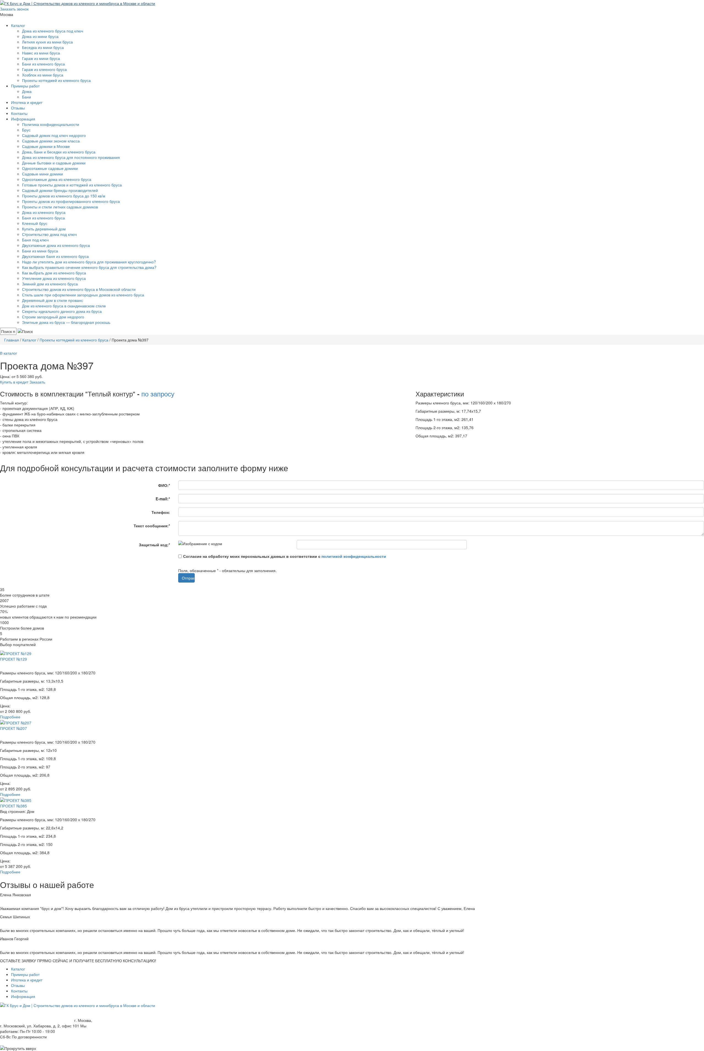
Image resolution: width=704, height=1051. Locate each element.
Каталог (18, 25)
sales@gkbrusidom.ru (19, 20)
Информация (23, 119)
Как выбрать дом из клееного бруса (54, 272)
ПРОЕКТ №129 (13, 659)
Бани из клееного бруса (43, 64)
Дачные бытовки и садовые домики (54, 162)
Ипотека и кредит (26, 102)
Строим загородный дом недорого (53, 316)
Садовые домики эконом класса (51, 141)
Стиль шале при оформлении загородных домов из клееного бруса (83, 294)
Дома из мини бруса (40, 36)
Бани (26, 97)
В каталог (8, 353)
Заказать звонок (14, 9)
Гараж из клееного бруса (44, 69)
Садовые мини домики (42, 173)
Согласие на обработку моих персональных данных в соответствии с (284, 556)
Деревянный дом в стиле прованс (52, 300)
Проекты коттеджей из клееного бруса (56, 80)
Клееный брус (34, 223)
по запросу (157, 393)
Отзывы (18, 108)
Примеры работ (25, 86)
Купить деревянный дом (44, 228)
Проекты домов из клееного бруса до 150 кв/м (63, 195)
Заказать (37, 382)
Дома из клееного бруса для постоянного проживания (71, 157)
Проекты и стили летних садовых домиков (60, 206)
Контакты (19, 113)
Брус (26, 130)
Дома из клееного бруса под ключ (52, 31)
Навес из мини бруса (41, 53)
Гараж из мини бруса (41, 58)
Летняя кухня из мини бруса (47, 42)
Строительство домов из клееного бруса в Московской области (79, 289)
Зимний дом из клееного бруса (50, 283)
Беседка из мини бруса (43, 47)
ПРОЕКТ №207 (13, 728)
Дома (27, 91)
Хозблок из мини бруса (42, 75)
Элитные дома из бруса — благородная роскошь (66, 322)
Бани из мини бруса (40, 250)
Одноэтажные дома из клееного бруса (56, 179)
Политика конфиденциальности (50, 124)
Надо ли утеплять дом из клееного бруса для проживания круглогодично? (89, 261)
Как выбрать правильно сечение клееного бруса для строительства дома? (89, 267)
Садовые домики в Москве (46, 146)
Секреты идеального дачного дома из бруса (62, 311)
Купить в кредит (14, 382)
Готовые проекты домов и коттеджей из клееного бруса (72, 184)
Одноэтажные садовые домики (50, 168)
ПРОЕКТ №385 (13, 806)
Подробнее (10, 716)
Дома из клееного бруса (43, 212)
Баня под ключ (35, 239)
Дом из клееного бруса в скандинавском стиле (64, 305)
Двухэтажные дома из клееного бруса (56, 245)
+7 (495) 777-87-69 (31, 14)
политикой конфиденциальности (353, 556)
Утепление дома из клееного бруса (54, 278)
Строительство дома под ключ (49, 234)
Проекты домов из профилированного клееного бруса (71, 201)
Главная (11, 340)
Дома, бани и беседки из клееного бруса (58, 152)
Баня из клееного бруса (43, 217)
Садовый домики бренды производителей (60, 190)
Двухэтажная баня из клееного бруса (55, 256)
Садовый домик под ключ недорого (54, 135)
